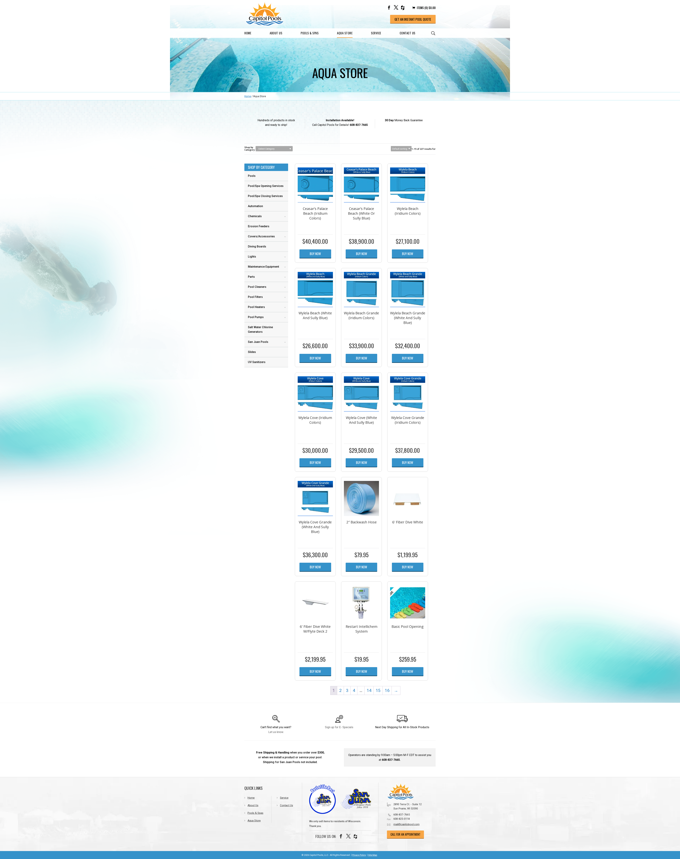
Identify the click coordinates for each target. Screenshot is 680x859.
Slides (252, 352)
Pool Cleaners (257, 287)
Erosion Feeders (258, 226)
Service (376, 33)
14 (369, 690)
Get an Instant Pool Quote (413, 19)
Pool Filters (255, 297)
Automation (255, 206)
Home (247, 33)
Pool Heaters (256, 307)
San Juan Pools (258, 342)
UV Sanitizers (256, 362)
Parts (251, 276)
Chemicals (255, 216)
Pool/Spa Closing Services (265, 196)
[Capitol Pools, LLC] (408, 791)
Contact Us (407, 33)
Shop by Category (249, 148)
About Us (276, 33)
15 (378, 690)
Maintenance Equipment (263, 266)
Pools (252, 176)
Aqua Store (345, 33)
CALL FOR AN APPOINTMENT (405, 834)
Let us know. (276, 732)
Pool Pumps (256, 317)
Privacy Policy (359, 855)
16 (387, 690)
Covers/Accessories (261, 236)
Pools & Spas (310, 33)
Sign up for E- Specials (339, 727)
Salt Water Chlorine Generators (260, 329)
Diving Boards (257, 246)
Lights (252, 256)
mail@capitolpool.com (406, 824)
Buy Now (315, 253)
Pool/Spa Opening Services (266, 186)
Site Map (372, 855)
